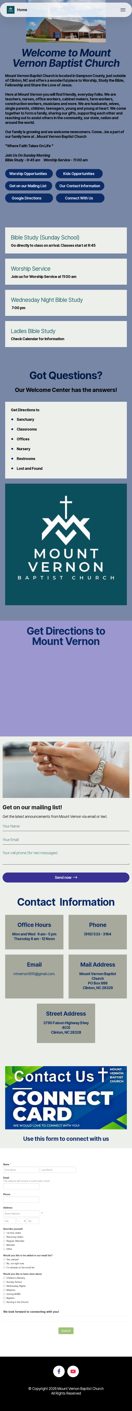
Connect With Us (80, 198)
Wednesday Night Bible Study (47, 299)
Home (22, 10)
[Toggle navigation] (123, 9)
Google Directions (29, 198)
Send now (63, 877)
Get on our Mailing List (28, 186)
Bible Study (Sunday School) (45, 237)
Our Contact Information (79, 186)
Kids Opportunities (79, 173)
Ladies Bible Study (33, 331)
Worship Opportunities (29, 173)
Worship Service (30, 268)
